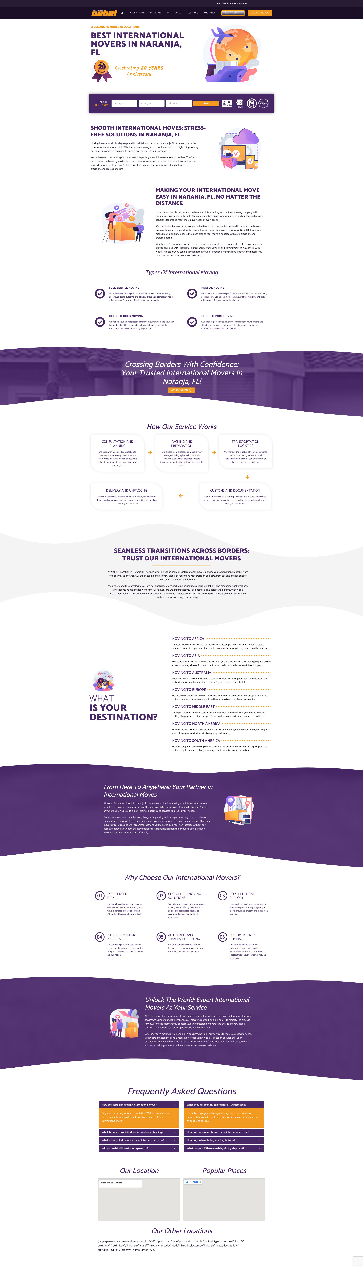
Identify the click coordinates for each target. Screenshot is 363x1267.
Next (206, 103)
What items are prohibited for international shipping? (132, 1132)
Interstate (155, 13)
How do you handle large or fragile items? (211, 1140)
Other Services (174, 13)
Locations (193, 13)
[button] (139, 1104)
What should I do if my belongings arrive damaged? (216, 1105)
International (136, 13)
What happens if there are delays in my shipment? (215, 1148)
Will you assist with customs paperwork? (125, 1148)
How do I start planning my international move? (129, 1105)
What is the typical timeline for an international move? (133, 1140)
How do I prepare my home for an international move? (218, 1132)
